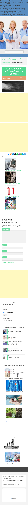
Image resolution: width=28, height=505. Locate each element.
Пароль (5, 309)
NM (21, 77)
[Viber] (19, 154)
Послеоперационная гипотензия (13, 170)
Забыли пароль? (7, 320)
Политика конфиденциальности (11, 484)
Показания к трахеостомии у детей (14, 406)
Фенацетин (14, 437)
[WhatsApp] (21, 154)
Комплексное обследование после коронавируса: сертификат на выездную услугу (16, 343)
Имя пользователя (8, 304)
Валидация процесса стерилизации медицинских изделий (15, 350)
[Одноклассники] (10, 154)
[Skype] (23, 154)
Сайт (3, 256)
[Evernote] (17, 154)
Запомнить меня (8, 312)
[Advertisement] (14, 107)
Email (4, 251)
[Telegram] (25, 154)
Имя (3, 245)
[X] (15, 154)
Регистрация (6, 318)
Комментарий (6, 229)
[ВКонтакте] (8, 154)
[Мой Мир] (13, 154)
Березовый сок (14, 419)
